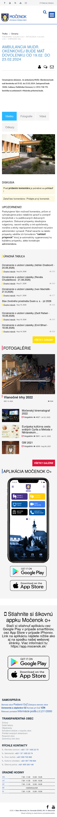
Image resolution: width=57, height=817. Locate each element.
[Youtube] (10, 3)
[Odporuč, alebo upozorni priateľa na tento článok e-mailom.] (52, 67)
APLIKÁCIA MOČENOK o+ (27, 471)
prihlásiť (49, 188)
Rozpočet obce (8, 736)
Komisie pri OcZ (33, 707)
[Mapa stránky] (20, 3)
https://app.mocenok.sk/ (28, 646)
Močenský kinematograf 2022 (36, 411)
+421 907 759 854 (28, 760)
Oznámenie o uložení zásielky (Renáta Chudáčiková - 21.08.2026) (22, 278)
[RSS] (15, 3)
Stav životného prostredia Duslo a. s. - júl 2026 (26, 301)
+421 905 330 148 (26, 764)
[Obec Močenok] (39, 67)
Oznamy (14, 33)
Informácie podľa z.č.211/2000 (34, 711)
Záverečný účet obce (11, 738)
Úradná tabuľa (9, 272)
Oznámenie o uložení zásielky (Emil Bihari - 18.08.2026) (25, 326)
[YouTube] (53, 807)
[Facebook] (4, 3)
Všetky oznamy (43, 339)
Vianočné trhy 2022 (18, 397)
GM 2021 (27, 442)
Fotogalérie (17, 348)
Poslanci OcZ (21, 704)
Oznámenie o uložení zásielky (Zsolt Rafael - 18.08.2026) (25, 314)
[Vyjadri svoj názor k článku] (45, 67)
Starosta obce (7, 704)
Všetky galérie (43, 463)
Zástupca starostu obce (38, 704)
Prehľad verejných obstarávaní (15, 733)
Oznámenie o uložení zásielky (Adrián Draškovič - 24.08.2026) (28, 266)
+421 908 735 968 (24, 757)
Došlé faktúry (7, 725)
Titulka (5, 33)
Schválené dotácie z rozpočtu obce (16, 730)
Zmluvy (5, 722)
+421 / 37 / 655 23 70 (30, 749)
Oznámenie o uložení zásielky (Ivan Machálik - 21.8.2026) (26, 290)
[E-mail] (25, 3)
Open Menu (52, 15)
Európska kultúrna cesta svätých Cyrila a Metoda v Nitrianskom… (37, 429)
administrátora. (9, 243)
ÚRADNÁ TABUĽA (14, 256)
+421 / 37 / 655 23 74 (24, 753)
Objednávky (7, 728)
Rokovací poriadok (9, 711)
